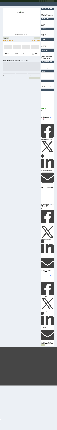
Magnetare (22, 12)
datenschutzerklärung (19, 1)
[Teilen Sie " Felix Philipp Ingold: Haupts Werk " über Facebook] (19, 34)
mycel (14, 1)
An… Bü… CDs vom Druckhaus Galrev (46, 86)
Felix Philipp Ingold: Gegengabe (15, 52)
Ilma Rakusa (43, 25)
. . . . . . (52, 4)
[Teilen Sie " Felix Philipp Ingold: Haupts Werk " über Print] (26, 34)
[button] (47, 118)
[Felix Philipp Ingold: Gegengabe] (17, 47)
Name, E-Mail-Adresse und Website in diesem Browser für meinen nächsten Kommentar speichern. (18, 75)
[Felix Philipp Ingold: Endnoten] (26, 47)
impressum (24, 1)
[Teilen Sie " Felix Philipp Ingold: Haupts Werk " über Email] (24, 34)
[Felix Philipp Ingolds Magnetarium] (8, 47)
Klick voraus (21, 29)
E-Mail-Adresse (18, 72)
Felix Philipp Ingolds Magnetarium (7, 52)
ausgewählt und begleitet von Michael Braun (47, 15)
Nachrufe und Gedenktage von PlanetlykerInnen (47, 68)
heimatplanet (4, 1)
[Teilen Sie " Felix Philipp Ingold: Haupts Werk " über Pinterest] (23, 34)
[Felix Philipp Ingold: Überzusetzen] (35, 47)
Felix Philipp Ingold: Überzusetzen (34, 52)
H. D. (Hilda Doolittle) (44, 46)
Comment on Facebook (50, 187)
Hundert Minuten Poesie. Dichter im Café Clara (47, 77)
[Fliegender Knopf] (18, 419)
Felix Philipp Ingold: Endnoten (26, 51)
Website (29, 72)
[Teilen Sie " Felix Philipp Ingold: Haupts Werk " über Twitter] (21, 34)
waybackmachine (9, 1)
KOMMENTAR (5, 61)
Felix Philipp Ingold (43, 35)
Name (4, 72)
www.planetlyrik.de (43, 114)
